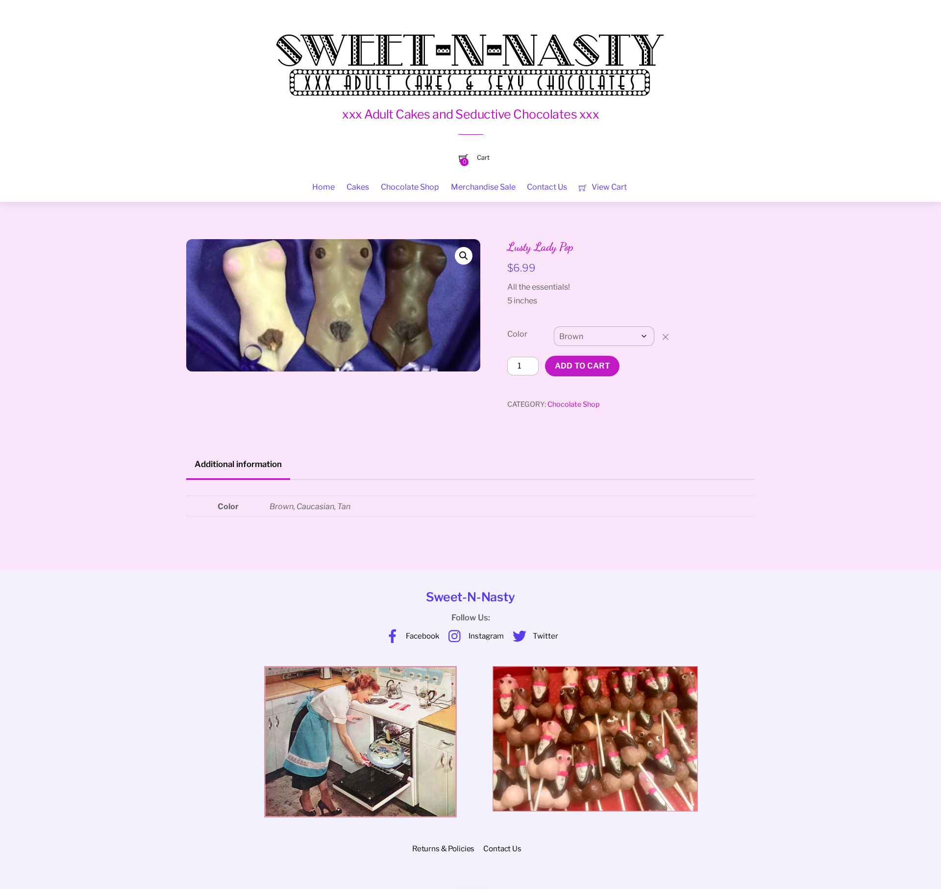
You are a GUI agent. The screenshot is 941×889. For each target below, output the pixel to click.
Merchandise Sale (483, 187)
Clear (670, 336)
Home (323, 187)
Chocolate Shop (410, 187)
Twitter (544, 636)
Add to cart (583, 365)
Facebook (422, 636)
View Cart (608, 187)
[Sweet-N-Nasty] (470, 58)
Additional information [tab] (238, 464)
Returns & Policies (443, 848)
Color (517, 334)
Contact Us (547, 187)
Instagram (485, 636)
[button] (463, 256)
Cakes (358, 187)
